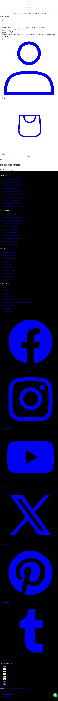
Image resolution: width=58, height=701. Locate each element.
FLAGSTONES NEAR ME (10, 241)
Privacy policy (7, 692)
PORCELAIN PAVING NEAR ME (12, 238)
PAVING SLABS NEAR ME (10, 229)
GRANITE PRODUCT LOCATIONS (13, 191)
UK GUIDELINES (7, 264)
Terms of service (8, 694)
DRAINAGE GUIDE (8, 261)
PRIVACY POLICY (8, 293)
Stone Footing (9, 688)
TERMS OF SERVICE (9, 299)
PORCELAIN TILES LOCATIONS (12, 214)
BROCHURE (29, 4)
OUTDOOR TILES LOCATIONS (12, 197)
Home (29, 156)
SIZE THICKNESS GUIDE (10, 258)
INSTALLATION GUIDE (9, 252)
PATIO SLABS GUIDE (9, 270)
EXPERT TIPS (7, 279)
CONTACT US (29, 7)
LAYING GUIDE (7, 276)
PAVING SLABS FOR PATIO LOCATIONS (15, 223)
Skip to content (5, 16)
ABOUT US (29, 10)
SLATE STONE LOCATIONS (11, 226)
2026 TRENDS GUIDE (9, 273)
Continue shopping (6, 170)
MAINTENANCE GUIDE (9, 255)
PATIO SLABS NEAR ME (10, 232)
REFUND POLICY (8, 296)
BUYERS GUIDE (7, 267)
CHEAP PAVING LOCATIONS (11, 179)
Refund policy (7, 696)
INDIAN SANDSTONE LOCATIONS (13, 217)
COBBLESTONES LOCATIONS (12, 185)
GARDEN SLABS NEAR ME (10, 235)
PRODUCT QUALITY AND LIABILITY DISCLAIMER (17, 302)
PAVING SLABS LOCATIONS (11, 203)
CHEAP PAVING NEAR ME (10, 244)
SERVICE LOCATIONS (9, 305)
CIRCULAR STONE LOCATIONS (12, 182)
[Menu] (3, 23)
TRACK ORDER (29, 1)
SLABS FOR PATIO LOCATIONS (12, 220)
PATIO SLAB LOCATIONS (10, 200)
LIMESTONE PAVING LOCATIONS (13, 194)
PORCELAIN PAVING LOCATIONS (13, 206)
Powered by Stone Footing (20, 688)
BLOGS (5, 287)
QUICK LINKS (7, 308)
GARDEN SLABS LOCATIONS (11, 188)
